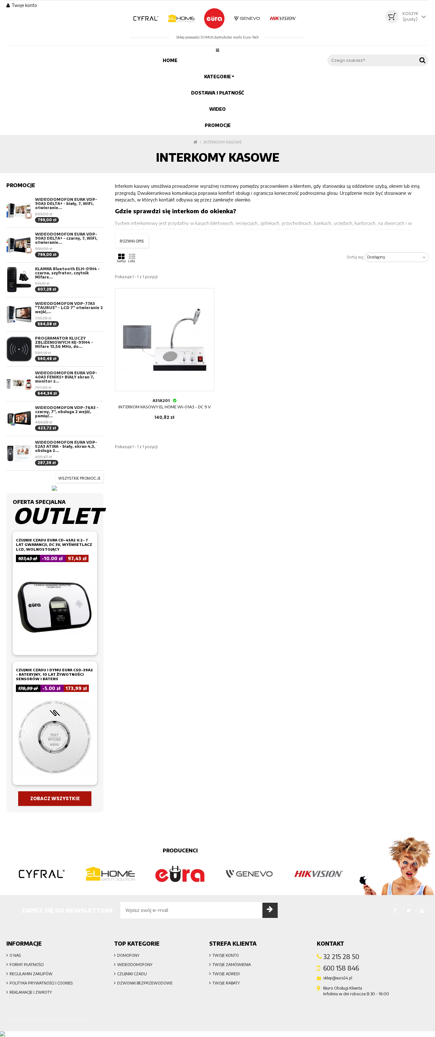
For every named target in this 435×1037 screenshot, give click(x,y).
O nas (15, 955)
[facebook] (395, 910)
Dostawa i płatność (217, 92)
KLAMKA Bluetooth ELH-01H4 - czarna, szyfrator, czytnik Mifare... (67, 272)
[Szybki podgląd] (208, 294)
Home (170, 60)
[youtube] (422, 910)
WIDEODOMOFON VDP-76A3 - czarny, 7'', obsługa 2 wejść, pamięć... (66, 411)
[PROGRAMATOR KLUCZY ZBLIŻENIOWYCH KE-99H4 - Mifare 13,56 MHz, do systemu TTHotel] (19, 349)
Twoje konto (225, 955)
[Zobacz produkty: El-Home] (110, 874)
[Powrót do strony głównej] (195, 142)
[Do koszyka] (165, 331)
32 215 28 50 (341, 956)
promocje (20, 185)
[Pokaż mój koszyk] (392, 16)
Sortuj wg (355, 257)
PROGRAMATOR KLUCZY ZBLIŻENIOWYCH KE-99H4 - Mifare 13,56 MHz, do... (64, 342)
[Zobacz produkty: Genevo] (249, 874)
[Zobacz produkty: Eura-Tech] (180, 874)
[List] (132, 255)
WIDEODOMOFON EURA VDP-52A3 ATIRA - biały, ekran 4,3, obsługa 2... (66, 446)
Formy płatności (27, 965)
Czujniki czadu (132, 974)
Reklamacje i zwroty (31, 992)
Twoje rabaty (226, 983)
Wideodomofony (135, 965)
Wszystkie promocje (79, 478)
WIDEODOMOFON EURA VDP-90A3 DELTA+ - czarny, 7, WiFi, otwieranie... (66, 238)
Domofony (128, 955)
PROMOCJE (218, 125)
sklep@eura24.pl (337, 978)
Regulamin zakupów (31, 974)
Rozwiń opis (132, 241)
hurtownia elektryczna (47, 1020)
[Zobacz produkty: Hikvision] (318, 874)
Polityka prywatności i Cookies (41, 983)
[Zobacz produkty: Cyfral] (41, 874)
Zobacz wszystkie (55, 798)
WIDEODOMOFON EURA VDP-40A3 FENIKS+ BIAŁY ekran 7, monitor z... (66, 377)
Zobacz (165, 348)
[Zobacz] (208, 385)
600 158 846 (341, 968)
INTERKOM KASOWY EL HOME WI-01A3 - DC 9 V (164, 406)
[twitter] (408, 910)
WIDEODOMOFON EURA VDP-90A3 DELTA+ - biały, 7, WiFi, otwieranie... (66, 203)
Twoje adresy (226, 974)
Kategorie (217, 76)
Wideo (217, 109)
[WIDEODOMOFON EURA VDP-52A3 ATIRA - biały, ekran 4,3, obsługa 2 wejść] (19, 453)
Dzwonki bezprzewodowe (145, 983)
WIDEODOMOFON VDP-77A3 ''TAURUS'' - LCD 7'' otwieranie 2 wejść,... (69, 307)
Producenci (180, 850)
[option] (41, 874)
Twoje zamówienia (231, 965)
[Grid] (121, 255)
